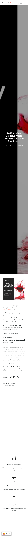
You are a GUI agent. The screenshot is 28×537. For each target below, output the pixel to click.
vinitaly (4, 370)
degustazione (6, 369)
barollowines (18, 366)
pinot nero (16, 369)
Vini (20, 369)
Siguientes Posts (9, 385)
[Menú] (24, 3)
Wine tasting (20, 370)
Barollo (12, 366)
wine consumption (11, 370)
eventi (11, 369)
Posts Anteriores (10, 383)
